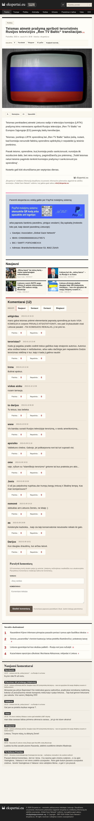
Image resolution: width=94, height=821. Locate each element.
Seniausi (34, 308)
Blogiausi (60, 308)
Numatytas (15, 114)
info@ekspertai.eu (62, 183)
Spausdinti (31, 114)
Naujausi (21, 308)
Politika (25, 12)
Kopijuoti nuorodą (52, 43)
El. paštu (40, 43)
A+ (24, 114)
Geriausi (47, 308)
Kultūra (45, 12)
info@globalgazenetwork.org (36, 814)
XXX (89, 12)
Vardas (13, 576)
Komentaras (15, 586)
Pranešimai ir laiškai (69, 12)
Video (82, 12)
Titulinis (7, 12)
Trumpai (16, 12)
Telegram (31, 43)
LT (63, 5)
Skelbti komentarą (21, 609)
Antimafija (35, 12)
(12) (83, 32)
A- (8, 114)
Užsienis (55, 12)
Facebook (21, 43)
